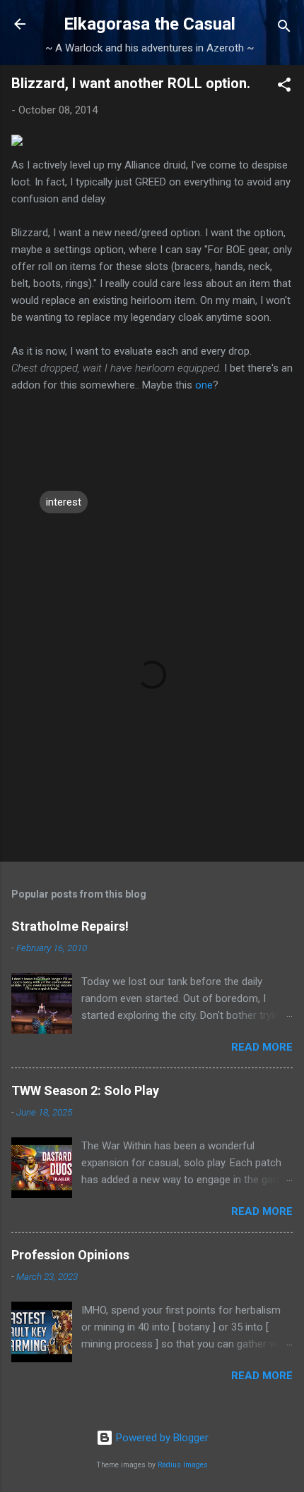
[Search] (284, 28)
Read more (262, 1047)
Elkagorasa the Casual (149, 24)
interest (63, 502)
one (204, 385)
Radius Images (183, 1464)
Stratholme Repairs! (70, 926)
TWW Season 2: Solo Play (85, 1090)
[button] (284, 87)
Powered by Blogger (161, 1437)
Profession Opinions (70, 1254)
